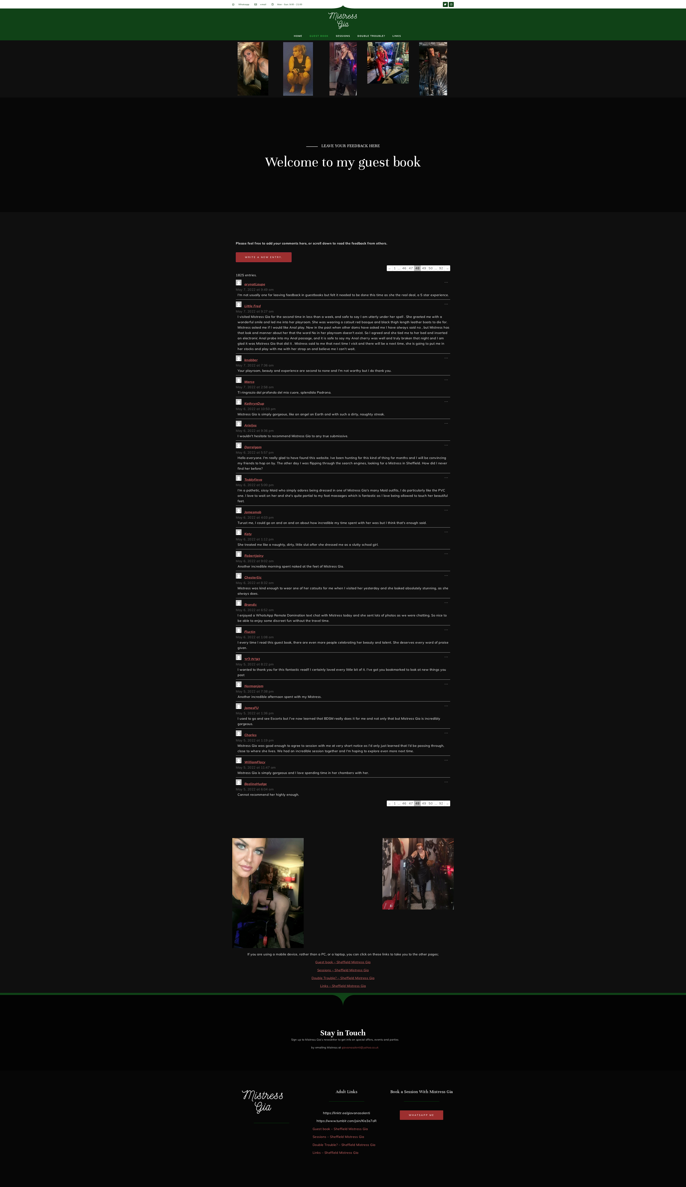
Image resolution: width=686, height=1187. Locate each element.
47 (411, 268)
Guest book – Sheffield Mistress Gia (343, 962)
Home (298, 35)
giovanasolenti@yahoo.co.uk (360, 1047)
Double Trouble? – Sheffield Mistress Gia (343, 978)
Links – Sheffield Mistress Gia (343, 986)
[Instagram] (451, 4)
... (447, 280)
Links (396, 35)
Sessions (343, 35)
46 (404, 268)
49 (424, 268)
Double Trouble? (371, 35)
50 (431, 268)
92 (441, 268)
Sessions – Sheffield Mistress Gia (343, 970)
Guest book (319, 35)
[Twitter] (445, 4)
